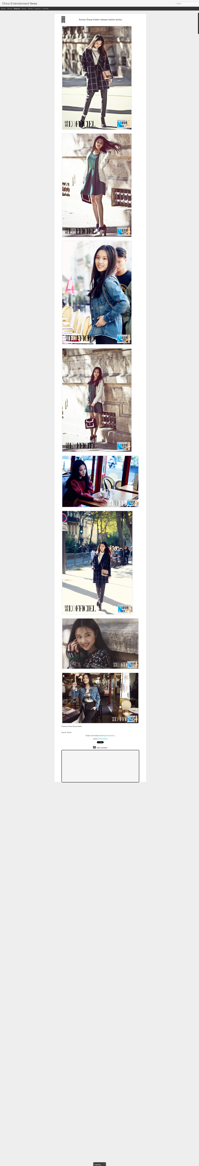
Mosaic (24, 8)
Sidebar (30, 8)
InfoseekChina (110, 736)
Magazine (17, 8)
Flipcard (9, 8)
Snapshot (37, 8)
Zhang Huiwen (103, 739)
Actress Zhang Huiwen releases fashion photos (100, 19)
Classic (3, 8)
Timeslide (45, 8)
